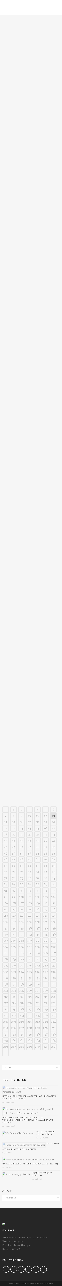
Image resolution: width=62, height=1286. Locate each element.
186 (37, 971)
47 (45, 847)
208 (45, 990)
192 (29, 978)
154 (5, 946)
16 (21, 822)
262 (29, 1040)
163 (21, 953)
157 (29, 946)
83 (53, 878)
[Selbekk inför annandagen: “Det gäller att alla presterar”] (30, 670)
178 (29, 965)
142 (21, 934)
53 (37, 853)
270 (37, 1046)
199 (29, 984)
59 (29, 859)
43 (13, 847)
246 (13, 1028)
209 (53, 990)
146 (53, 934)
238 (5, 1021)
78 (13, 878)
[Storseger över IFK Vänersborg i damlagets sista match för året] (30, 364)
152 (45, 940)
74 (37, 871)
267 (13, 1046)
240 (21, 1021)
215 (45, 996)
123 (38, 915)
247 (21, 1028)
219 (21, 1003)
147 (5, 940)
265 (53, 1040)
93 (21, 890)
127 (14, 921)
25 (37, 828)
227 (29, 1009)
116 (38, 909)
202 (53, 984)
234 (29, 1015)
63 (5, 865)
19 (45, 822)
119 (6, 915)
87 (29, 884)
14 (5, 822)
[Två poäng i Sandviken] (30, 48)
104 (53, 896)
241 (29, 1021)
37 (21, 840)
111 (53, 903)
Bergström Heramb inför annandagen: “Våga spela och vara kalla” (29, 614)
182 (5, 971)
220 (29, 1003)
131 (45, 921)
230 (53, 1009)
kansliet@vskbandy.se (20, 1245)
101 (30, 896)
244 (53, 1021)
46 (37, 847)
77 (5, 878)
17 (29, 822)
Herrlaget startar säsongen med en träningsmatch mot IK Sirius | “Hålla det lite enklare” (27, 1120)
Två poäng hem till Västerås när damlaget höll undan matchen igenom (28, 543)
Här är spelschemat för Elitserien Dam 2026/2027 (30, 1164)
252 (5, 1034)
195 (53, 978)
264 (45, 1040)
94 (29, 890)
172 (38, 959)
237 (53, 1015)
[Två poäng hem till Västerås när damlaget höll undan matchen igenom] (30, 517)
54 (45, 853)
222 (45, 1003)
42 (5, 847)
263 (37, 1040)
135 (21, 928)
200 (37, 984)
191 (22, 978)
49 (5, 853)
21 (5, 828)
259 (5, 1040)
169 (13, 959)
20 (53, 822)
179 (37, 965)
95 (37, 890)
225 (13, 1009)
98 (5, 896)
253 (13, 1034)
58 (21, 859)
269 (29, 1046)
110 (45, 903)
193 (37, 978)
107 (21, 903)
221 (37, 1003)
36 (13, 840)
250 (45, 1028)
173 (45, 959)
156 (21, 946)
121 (21, 915)
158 (37, 946)
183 (13, 971)
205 (21, 990)
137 (37, 928)
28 (5, 834)
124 (45, 915)
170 (21, 959)
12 (45, 815)
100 (21, 896)
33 (45, 834)
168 (5, 959)
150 (29, 940)
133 (5, 928)
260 (13, 1040)
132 (53, 921)
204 (13, 990)
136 (29, 928)
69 (53, 865)
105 (5, 903)
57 (13, 859)
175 (5, 965)
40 (45, 840)
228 (37, 1009)
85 (13, 884)
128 (21, 921)
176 (13, 965)
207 (37, 990)
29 (13, 834)
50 (13, 853)
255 (29, 1034)
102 (37, 896)
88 (37, 884)
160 (53, 946)
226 (21, 1009)
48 (53, 847)
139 (53, 928)
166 (45, 953)
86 (21, 884)
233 (21, 1015)
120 (13, 915)
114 (22, 909)
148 (13, 940)
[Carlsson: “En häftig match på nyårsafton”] (30, 287)
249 (37, 1028)
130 (37, 921)
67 (37, 865)
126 (5, 921)
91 (5, 890)
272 (53, 1046)
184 (21, 971)
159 (45, 946)
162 (13, 953)
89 (45, 884)
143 (29, 934)
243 (45, 1021)
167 (53, 953)
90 (53, 884)
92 (13, 890)
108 (29, 903)
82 (45, 878)
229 (45, 1009)
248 (29, 1028)
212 (21, 996)
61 (45, 859)
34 (53, 834)
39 (37, 840)
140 (5, 934)
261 (21, 1040)
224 (5, 1009)
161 (6, 953)
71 (13, 871)
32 (37, 834)
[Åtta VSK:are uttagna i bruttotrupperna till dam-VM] (30, 748)
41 (53, 840)
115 (29, 909)
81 (37, 878)
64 (13, 865)
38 (29, 840)
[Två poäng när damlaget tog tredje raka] (30, 128)
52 (29, 853)
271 (45, 1046)
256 (37, 1034)
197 (13, 984)
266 (5, 1046)
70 (5, 871)
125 (53, 915)
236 (45, 1015)
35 (5, 840)
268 (21, 1046)
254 (21, 1034)
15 (13, 822)
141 (14, 934)
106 (13, 903)
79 (21, 878)
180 (45, 965)
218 (13, 1003)
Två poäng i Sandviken (20, 73)
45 (29, 847)
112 (6, 909)
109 (37, 903)
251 (53, 1028)
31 (29, 834)
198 (21, 984)
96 (45, 890)
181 (53, 965)
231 (6, 1015)
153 (53, 940)
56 (5, 859)
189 (5, 978)
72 (21, 871)
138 (45, 928)
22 (13, 828)
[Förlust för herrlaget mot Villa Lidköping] (30, 444)
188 (53, 971)
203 (5, 990)
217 (6, 1003)
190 (13, 978)
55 (53, 853)
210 (5, 996)
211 (13, 996)
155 (13, 946)
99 (13, 896)
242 (37, 1021)
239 (13, 1021)
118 (53, 909)
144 (37, 934)
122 (29, 915)
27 (53, 828)
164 (29, 953)
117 (45, 909)
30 (21, 834)
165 (37, 953)
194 (45, 978)
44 (21, 847)
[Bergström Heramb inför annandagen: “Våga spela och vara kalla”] (30, 591)
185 (29, 971)
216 (53, 996)
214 (37, 996)
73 (29, 871)
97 (53, 890)
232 (13, 1015)
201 (45, 984)
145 (45, 934)
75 (45, 871)
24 (29, 828)
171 (29, 959)
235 (37, 1015)
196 (5, 984)
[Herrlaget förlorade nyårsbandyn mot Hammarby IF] (30, 209)
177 (21, 965)
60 (37, 859)
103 (45, 896)
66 (29, 865)
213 (30, 996)
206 (29, 990)
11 (37, 815)
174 (53, 959)
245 (5, 1028)
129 (29, 921)
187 (45, 971)
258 (53, 1034)
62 (53, 859)
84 (5, 884)
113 (13, 909)
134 (13, 928)
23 (21, 828)
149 (21, 940)
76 (53, 871)
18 (37, 822)
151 (37, 940)
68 (45, 865)
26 (45, 828)
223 (53, 1003)
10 (29, 815)
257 (45, 1034)
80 (29, 878)
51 (21, 853)
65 (21, 865)
